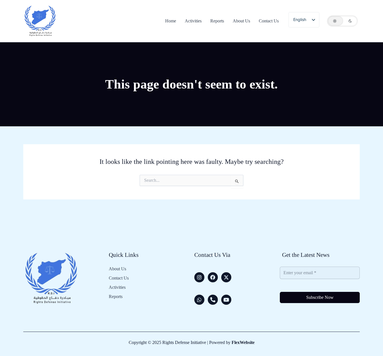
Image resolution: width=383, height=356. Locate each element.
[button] (342, 21)
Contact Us (119, 278)
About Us (117, 269)
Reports (116, 296)
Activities (117, 287)
